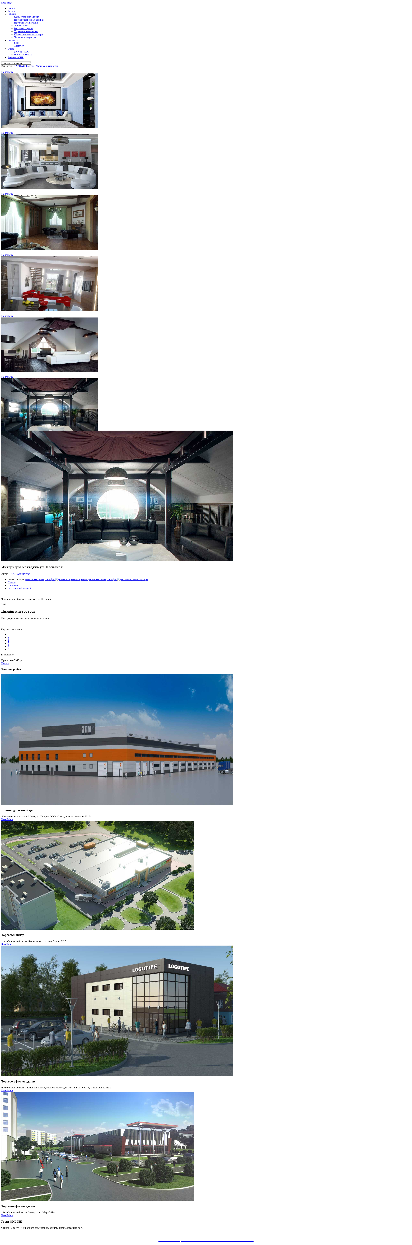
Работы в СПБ (15, 57)
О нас (11, 48)
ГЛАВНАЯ (18, 66)
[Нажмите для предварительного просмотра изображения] (117, 560)
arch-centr (6, 2)
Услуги (11, 11)
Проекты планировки (26, 22)
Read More (7, 819)
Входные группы (23, 28)
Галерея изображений (20, 588)
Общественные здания (26, 16)
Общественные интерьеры (28, 34)
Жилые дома (21, 25)
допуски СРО (21, 51)
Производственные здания (28, 19)
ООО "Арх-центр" (19, 573)
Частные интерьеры (25, 37)
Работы (12, 14)
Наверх (5, 663)
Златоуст (19, 45)
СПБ (16, 43)
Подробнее (7, 72)
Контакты (13, 40)
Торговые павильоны (26, 31)
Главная (12, 8)
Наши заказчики (23, 54)
